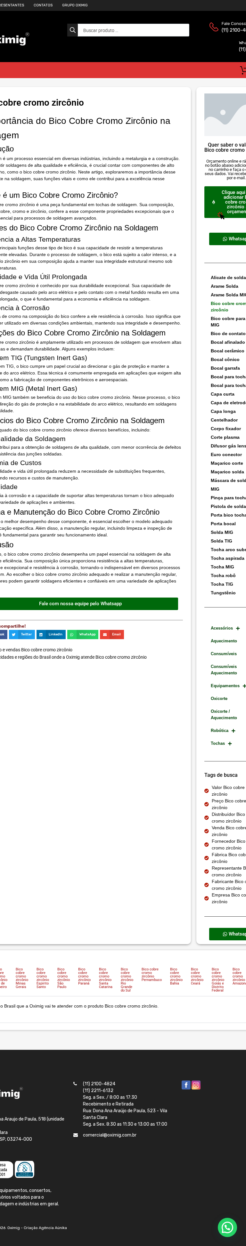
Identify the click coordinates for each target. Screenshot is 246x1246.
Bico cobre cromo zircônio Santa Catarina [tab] (105, 978)
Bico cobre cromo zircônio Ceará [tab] (197, 976)
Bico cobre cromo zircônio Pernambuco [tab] (152, 974)
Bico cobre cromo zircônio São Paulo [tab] (63, 978)
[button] (22, 634)
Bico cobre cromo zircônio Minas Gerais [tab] (22, 978)
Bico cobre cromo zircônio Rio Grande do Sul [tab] (127, 980)
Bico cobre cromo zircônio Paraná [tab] (84, 976)
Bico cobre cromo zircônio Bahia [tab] (176, 976)
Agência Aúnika (53, 1228)
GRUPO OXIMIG (75, 5)
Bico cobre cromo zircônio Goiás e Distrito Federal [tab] (218, 980)
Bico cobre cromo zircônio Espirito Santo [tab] (43, 978)
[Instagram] (196, 1088)
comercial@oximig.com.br (109, 1135)
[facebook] (186, 1088)
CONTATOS (43, 5)
